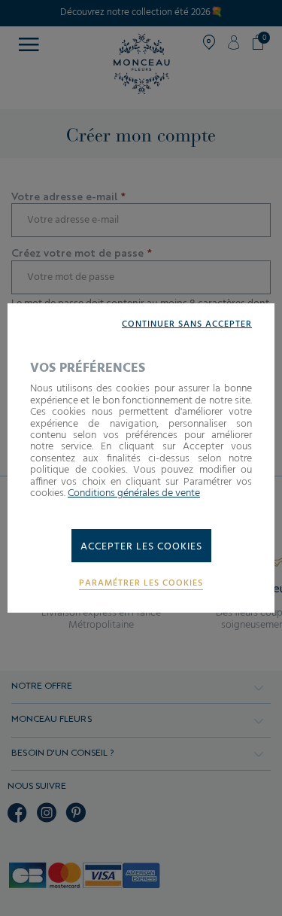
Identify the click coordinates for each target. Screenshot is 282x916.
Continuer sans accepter (187, 324)
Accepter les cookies (141, 546)
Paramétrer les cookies (141, 583)
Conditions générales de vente (134, 493)
